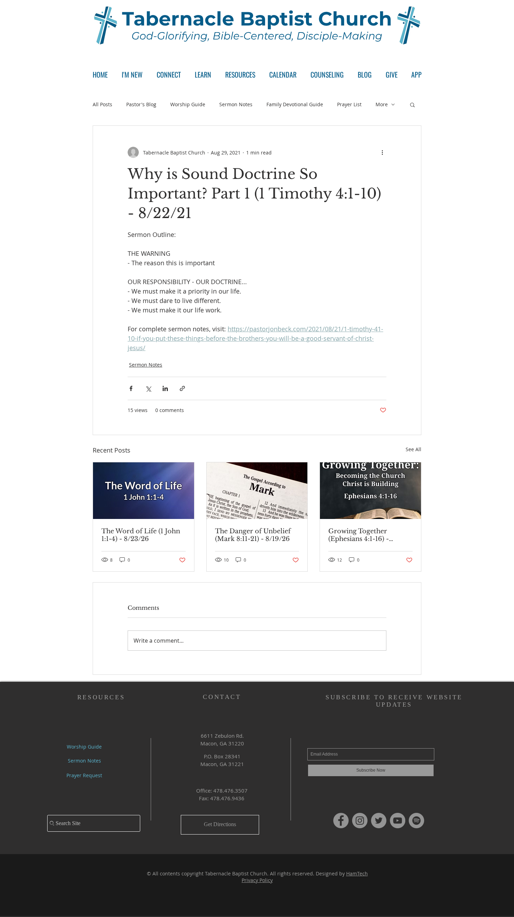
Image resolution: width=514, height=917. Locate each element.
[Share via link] (182, 388)
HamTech (357, 873)
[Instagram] (359, 820)
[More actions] (382, 152)
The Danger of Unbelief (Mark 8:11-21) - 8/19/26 (253, 535)
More (382, 104)
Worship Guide (187, 104)
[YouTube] (397, 820)
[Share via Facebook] (131, 388)
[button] (169, 74)
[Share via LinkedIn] (165, 388)
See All (413, 449)
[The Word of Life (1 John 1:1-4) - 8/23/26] (143, 490)
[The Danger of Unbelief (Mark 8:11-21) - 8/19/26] (257, 490)
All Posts (102, 104)
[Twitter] (378, 820)
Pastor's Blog (141, 104)
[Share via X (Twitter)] (148, 388)
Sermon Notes (235, 104)
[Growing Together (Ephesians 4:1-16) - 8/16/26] (370, 490)
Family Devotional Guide (294, 104)
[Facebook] (341, 820)
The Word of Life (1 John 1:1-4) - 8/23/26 (140, 535)
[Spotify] (416, 820)
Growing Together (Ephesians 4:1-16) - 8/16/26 (358, 535)
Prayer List (349, 104)
